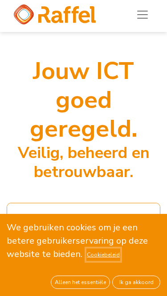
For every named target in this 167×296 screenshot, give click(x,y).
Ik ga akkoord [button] (136, 282)
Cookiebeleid (103, 254)
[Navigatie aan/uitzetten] (142, 14)
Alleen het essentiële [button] (80, 282)
